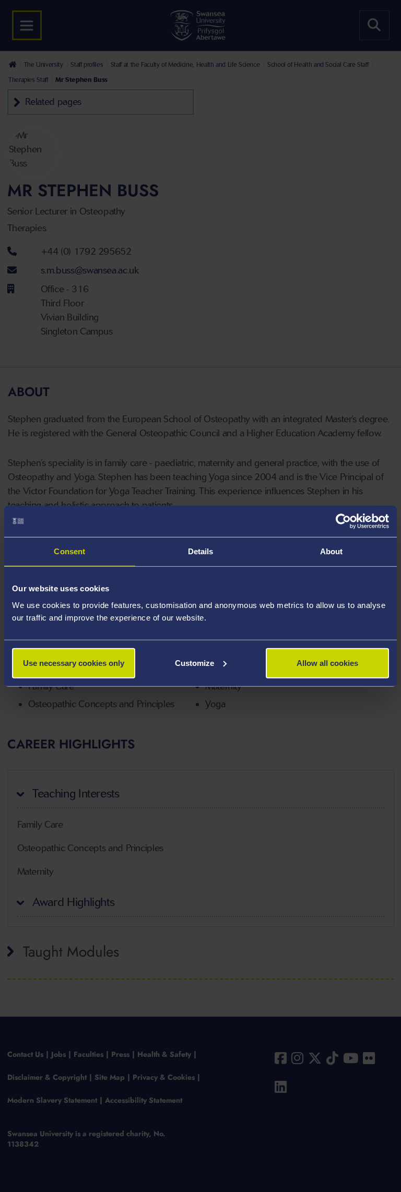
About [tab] (331, 551)
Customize (194, 662)
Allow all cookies (327, 662)
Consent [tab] (69, 551)
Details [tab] (201, 551)
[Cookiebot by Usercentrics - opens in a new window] (343, 521)
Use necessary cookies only (73, 662)
